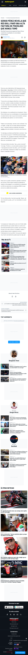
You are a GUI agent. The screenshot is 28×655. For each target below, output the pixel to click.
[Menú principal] (2, 2)
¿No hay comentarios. (14, 320)
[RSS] (20, 614)
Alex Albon (10, 90)
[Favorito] (22, 37)
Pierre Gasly (4, 90)
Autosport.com (14, 626)
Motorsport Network (11, 651)
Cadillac (3, 129)
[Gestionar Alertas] (15, 296)
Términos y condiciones (9, 648)
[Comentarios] (25, 37)
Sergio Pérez (4, 60)
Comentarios (14, 633)
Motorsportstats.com (14, 628)
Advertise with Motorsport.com (14, 635)
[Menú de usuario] (25, 2)
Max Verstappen (5, 95)
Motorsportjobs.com (14, 623)
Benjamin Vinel (6, 36)
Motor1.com (14, 621)
